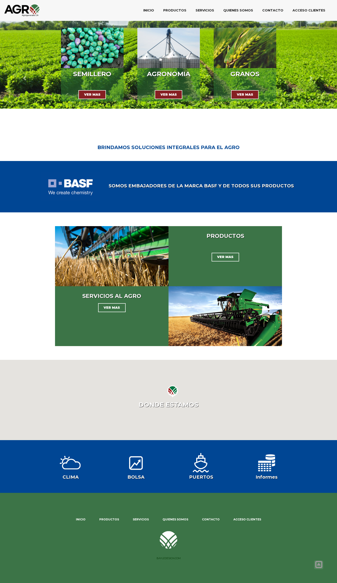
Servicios (205, 10)
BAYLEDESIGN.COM (169, 558)
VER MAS (92, 94)
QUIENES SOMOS (238, 10)
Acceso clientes (309, 10)
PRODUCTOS (174, 10)
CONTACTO (272, 10)
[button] (25, 78)
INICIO (148, 10)
